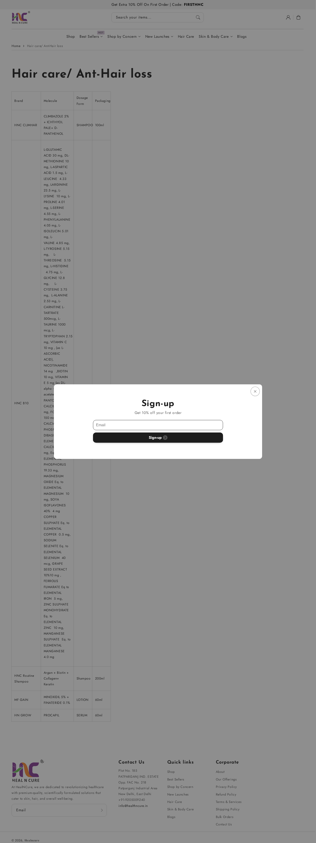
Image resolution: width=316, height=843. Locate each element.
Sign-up (155, 437)
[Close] (255, 391)
